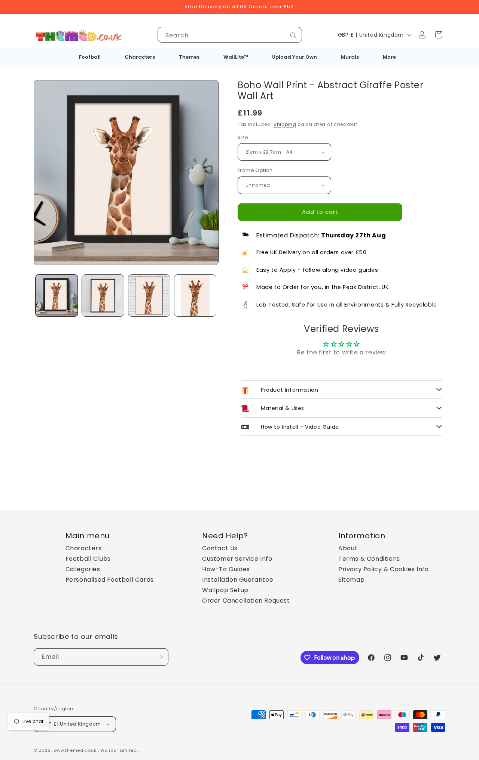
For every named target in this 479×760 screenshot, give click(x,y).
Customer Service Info (237, 558)
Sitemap (351, 579)
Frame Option (255, 170)
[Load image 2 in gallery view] (103, 295)
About (347, 548)
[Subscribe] (160, 657)
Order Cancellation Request (246, 600)
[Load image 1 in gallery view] (57, 295)
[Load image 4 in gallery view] (195, 295)
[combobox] (230, 34)
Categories (82, 569)
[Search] (293, 35)
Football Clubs (88, 558)
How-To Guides (226, 569)
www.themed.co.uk (75, 750)
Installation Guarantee (237, 579)
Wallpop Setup (225, 590)
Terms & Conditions (369, 558)
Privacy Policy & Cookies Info (383, 569)
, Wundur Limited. (118, 750)
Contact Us (220, 548)
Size (243, 137)
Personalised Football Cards (109, 579)
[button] (438, 35)
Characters (83, 548)
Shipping (285, 124)
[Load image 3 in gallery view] (149, 295)
